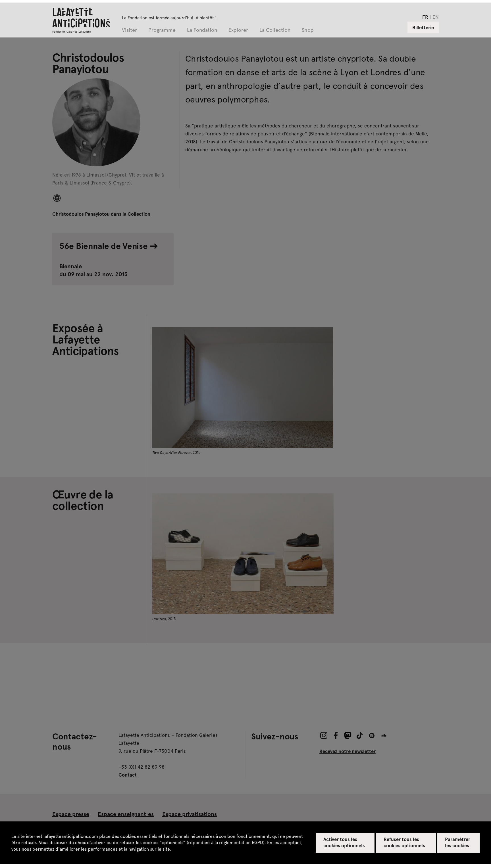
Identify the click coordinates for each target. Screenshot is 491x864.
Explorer (238, 30)
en (435, 16)
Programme (162, 30)
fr (425, 16)
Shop (308, 30)
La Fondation (202, 30)
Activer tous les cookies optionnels (344, 842)
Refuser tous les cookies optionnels (404, 842)
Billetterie (423, 27)
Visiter (129, 30)
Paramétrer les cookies (457, 842)
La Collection (274, 30)
